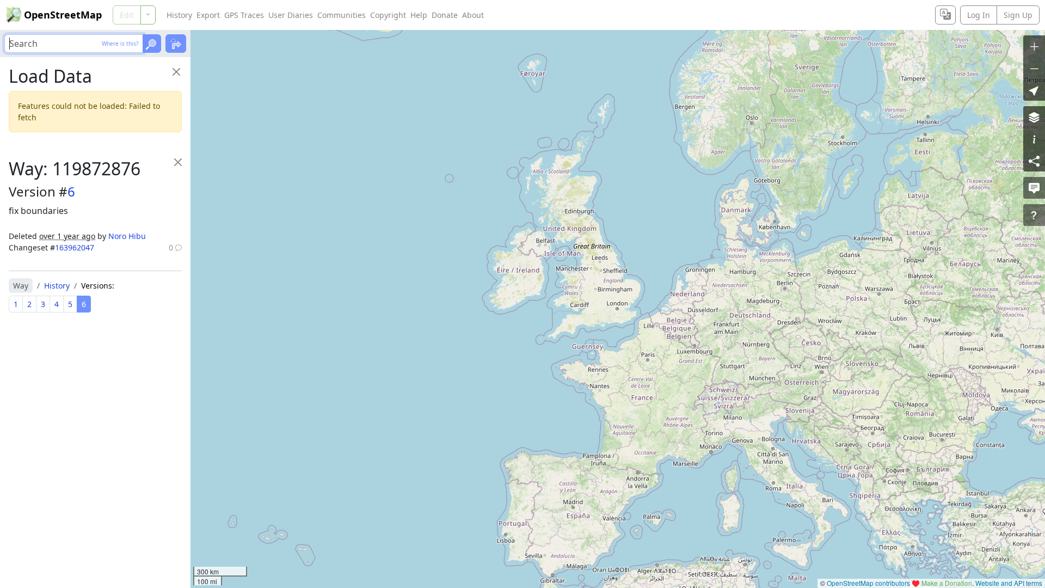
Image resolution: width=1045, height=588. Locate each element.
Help (418, 15)
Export (208, 15)
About (473, 15)
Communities (341, 15)
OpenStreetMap (63, 14)
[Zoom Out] (1034, 68)
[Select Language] (945, 14)
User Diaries (290, 15)
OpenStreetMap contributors (868, 582)
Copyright (388, 15)
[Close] (176, 71)
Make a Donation (946, 582)
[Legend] (1034, 139)
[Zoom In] (1034, 46)
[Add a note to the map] (1034, 188)
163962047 (74, 247)
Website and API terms (1008, 582)
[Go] (152, 43)
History (179, 15)
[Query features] (1034, 215)
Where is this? (120, 43)
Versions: (97, 285)
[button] (1034, 90)
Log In (978, 15)
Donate (445, 15)
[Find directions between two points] (175, 43)
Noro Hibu (127, 236)
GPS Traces (244, 15)
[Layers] (1034, 117)
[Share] (1034, 160)
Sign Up (1018, 15)
